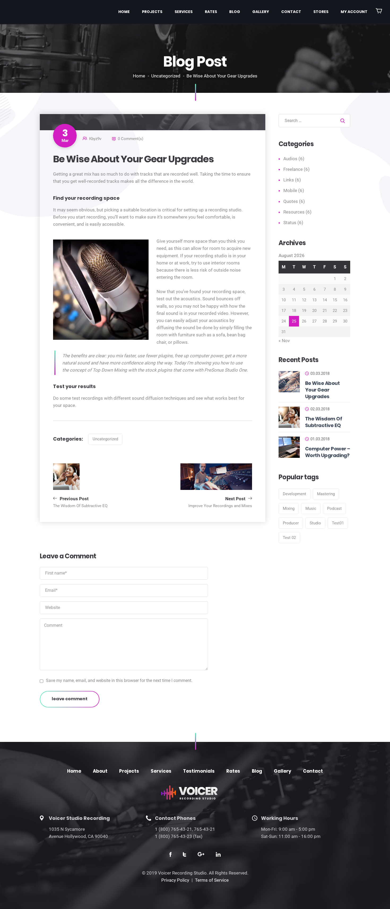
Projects (152, 11)
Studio (315, 523)
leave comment (70, 699)
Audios (290, 158)
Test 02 (289, 537)
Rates (211, 11)
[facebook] (170, 855)
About (100, 771)
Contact (291, 11)
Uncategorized (165, 76)
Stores (320, 11)
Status (289, 222)
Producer (291, 523)
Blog (234, 11)
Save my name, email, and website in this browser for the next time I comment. (119, 680)
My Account (354, 11)
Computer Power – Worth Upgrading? (327, 452)
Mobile (290, 190)
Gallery (260, 11)
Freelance (293, 169)
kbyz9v (95, 138)
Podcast (334, 508)
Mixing (288, 508)
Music (310, 508)
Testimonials (199, 771)
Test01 (338, 523)
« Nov (284, 340)
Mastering (326, 494)
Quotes (290, 201)
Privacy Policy (175, 880)
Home (124, 11)
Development (294, 494)
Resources (294, 212)
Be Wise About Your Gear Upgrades (322, 390)
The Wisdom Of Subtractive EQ (323, 422)
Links (288, 179)
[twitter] (184, 855)
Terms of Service (212, 880)
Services (184, 11)
